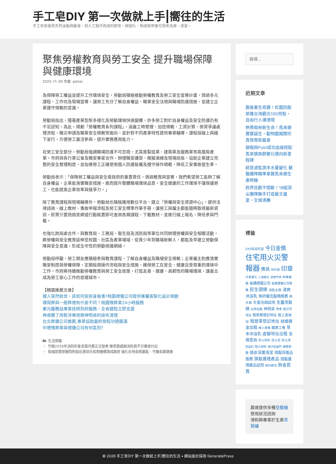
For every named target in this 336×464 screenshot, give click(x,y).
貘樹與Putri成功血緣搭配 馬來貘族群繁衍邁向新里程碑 (268, 154)
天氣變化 (251, 277)
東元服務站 (53, 308)
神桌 (279, 309)
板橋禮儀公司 (260, 283)
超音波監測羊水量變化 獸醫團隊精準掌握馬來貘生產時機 (269, 174)
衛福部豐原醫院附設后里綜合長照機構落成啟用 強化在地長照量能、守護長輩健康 (110, 351)
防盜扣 (249, 346)
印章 (287, 268)
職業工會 (278, 327)
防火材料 (264, 340)
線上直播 (264, 328)
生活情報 (55, 341)
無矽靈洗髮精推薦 (273, 296)
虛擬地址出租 (275, 333)
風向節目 (271, 365)
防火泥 (276, 340)
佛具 (265, 269)
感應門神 (276, 277)
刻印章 (275, 269)
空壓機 (281, 407)
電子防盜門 (274, 346)
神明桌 (269, 309)
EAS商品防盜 (254, 249)
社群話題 (256, 309)
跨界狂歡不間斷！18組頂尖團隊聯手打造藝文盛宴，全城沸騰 (268, 194)
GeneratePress (220, 456)
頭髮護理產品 (266, 358)
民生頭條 (258, 289)
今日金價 (275, 248)
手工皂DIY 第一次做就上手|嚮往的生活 (129, 16)
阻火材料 (261, 346)
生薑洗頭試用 (264, 302)
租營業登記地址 (264, 321)
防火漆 (286, 340)
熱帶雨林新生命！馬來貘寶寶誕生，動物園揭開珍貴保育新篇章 (268, 134)
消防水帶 (275, 290)
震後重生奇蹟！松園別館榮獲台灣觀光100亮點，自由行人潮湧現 (268, 113)
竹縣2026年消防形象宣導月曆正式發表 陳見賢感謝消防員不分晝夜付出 (103, 346)
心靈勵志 (264, 277)
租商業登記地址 (265, 315)
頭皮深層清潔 (261, 352)
